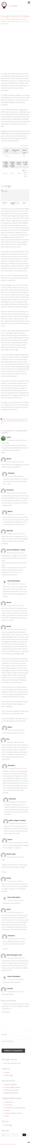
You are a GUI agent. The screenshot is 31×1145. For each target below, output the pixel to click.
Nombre (4, 1034)
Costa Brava (12, 419)
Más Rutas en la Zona (11, 1090)
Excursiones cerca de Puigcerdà (15, 1107)
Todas (7, 1116)
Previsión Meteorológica (12, 1087)
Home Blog (8, 1125)
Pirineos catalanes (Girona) (18, 421)
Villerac (6, 1072)
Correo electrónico (8, 1041)
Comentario (6, 1012)
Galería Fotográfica (10, 1084)
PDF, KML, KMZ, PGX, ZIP (12, 1063)
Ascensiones (5, 419)
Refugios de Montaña (11, 1093)
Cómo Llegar (8, 1075)
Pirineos (9, 421)
